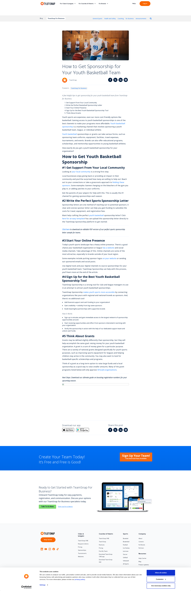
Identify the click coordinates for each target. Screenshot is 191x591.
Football (125, 545)
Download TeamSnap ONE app (105, 555)
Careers (141, 542)
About (140, 538)
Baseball (125, 538)
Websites (81, 556)
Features (101, 545)
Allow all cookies (161, 573)
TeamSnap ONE (83, 541)
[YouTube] (46, 549)
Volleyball (126, 561)
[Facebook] (54, 549)
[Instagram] (50, 549)
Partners (141, 548)
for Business (130, 18)
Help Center (48, 540)
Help (134, 3)
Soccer (125, 554)
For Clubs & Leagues (67, 3)
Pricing (80, 547)
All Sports (126, 564)
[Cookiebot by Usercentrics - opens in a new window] (26, 587)
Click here (66, 229)
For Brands (102, 3)
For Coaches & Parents (86, 3)
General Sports (97, 18)
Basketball (126, 542)
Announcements (141, 18)
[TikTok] (58, 549)
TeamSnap (102, 542)
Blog (41, 18)
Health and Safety (110, 18)
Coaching (121, 18)
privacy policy (80, 579)
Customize (159, 579)
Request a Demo (83, 544)
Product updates (144, 565)
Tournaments (82, 553)
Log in (145, 3)
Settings (42, 585)
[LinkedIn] (42, 549)
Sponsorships (82, 550)
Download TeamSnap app (105, 561)
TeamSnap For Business (56, 18)
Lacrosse (125, 551)
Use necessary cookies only (161, 586)
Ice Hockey (126, 548)
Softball (125, 557)
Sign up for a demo (65, 506)
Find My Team (103, 551)
